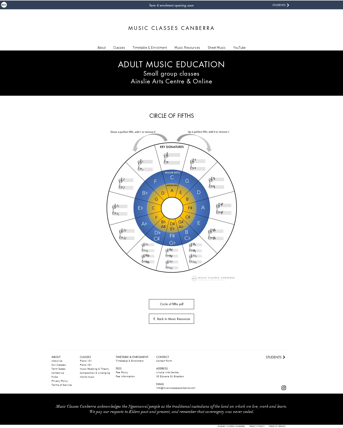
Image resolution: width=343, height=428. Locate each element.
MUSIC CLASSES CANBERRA (171, 28)
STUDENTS (278, 5)
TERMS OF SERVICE (277, 426)
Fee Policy (122, 372)
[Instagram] (284, 388)
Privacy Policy (59, 381)
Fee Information (125, 376)
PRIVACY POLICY (257, 426)
